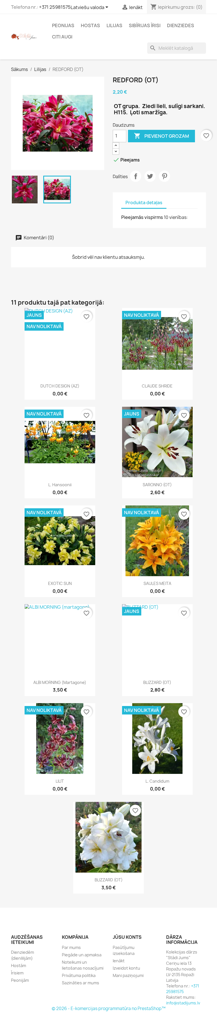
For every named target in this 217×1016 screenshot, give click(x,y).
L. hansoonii (59, 484)
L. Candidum (157, 781)
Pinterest (164, 176)
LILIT (60, 781)
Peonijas (63, 25)
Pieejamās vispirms (142, 217)
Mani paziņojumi (128, 975)
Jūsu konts (127, 937)
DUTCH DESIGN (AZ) (59, 386)
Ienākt (119, 960)
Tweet (150, 176)
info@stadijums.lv (183, 1003)
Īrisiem (17, 973)
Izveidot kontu (126, 968)
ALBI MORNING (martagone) (59, 682)
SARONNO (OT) (157, 484)
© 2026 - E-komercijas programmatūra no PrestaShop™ (109, 1008)
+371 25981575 (55, 7)
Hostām (18, 965)
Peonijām (20, 980)
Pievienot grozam (161, 135)
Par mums (71, 947)
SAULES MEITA (157, 583)
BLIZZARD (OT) (157, 682)
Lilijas (114, 25)
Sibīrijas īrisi (144, 25)
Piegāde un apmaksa (81, 954)
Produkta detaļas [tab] (143, 203)
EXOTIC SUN (60, 583)
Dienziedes (180, 25)
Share (135, 176)
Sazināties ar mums (80, 982)
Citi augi (62, 37)
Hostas (90, 25)
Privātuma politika (79, 975)
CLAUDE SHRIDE (157, 386)
